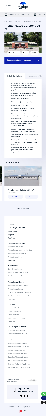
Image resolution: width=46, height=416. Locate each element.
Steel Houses (13, 265)
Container (11, 304)
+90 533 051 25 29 (25, 391)
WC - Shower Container (16, 318)
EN (9, 6)
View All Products (23, 208)
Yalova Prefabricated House (18, 353)
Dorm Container (13, 315)
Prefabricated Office (15, 246)
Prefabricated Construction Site (20, 250)
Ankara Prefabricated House (18, 347)
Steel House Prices (15, 269)
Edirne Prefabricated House (18, 360)
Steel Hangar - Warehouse (18, 327)
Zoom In (25, 52)
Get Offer (34, 52)
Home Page (8, 21)
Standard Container (15, 308)
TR (5, 6)
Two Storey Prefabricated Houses (20, 296)
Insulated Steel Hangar (16, 330)
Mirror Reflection (13, 52)
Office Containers (14, 311)
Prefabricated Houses (16, 282)
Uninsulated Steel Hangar (17, 333)
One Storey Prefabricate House (19, 292)
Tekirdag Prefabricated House (19, 364)
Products (17, 21)
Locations (11, 340)
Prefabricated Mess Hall (17, 253)
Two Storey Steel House (17, 276)
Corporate (12, 224)
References (12, 231)
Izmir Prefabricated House (17, 343)
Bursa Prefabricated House (18, 357)
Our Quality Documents (16, 228)
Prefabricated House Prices (18, 14)
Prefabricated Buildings (29, 21)
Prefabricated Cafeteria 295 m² (21, 190)
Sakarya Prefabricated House (19, 367)
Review (31, 197)
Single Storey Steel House (18, 272)
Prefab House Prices (15, 289)
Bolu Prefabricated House (17, 350)
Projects (11, 234)
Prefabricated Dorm (15, 257)
